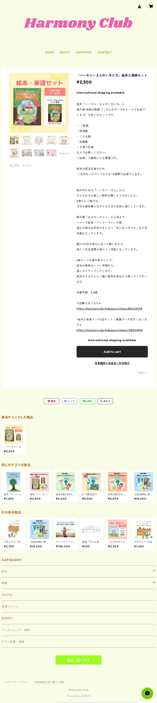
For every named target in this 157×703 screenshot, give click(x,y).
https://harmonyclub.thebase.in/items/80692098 (109, 308)
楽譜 (4, 583)
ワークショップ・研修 (16, 630)
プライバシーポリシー (17, 682)
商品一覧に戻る (78, 660)
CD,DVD (7, 595)
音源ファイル (10, 606)
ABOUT (65, 52)
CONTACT (105, 52)
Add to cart (112, 352)
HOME (49, 52)
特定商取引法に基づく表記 (50, 682)
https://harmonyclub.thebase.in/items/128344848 (110, 330)
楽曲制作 (7, 618)
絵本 (4, 571)
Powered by (74, 696)
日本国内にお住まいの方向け (112, 363)
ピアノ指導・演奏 (13, 641)
